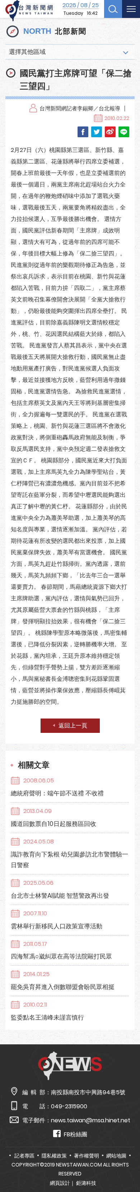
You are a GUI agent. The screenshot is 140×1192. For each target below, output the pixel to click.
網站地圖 (116, 1155)
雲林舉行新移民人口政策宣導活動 (56, 926)
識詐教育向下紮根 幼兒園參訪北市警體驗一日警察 (69, 860)
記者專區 (24, 1155)
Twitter (96, 131)
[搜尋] (113, 9)
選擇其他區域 (27, 51)
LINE (123, 131)
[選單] (131, 9)
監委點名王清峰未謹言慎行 (47, 1017)
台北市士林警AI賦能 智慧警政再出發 (60, 895)
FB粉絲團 (75, 1134)
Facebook (83, 131)
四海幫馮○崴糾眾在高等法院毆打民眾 (61, 956)
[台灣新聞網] (29, 11)
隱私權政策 (54, 1155)
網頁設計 (60, 1183)
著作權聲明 (86, 1155)
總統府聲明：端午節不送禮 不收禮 (57, 793)
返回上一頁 (73, 725)
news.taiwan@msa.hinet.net (90, 1120)
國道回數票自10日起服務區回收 (53, 823)
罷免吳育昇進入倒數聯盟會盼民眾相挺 (63, 987)
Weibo (110, 131)
